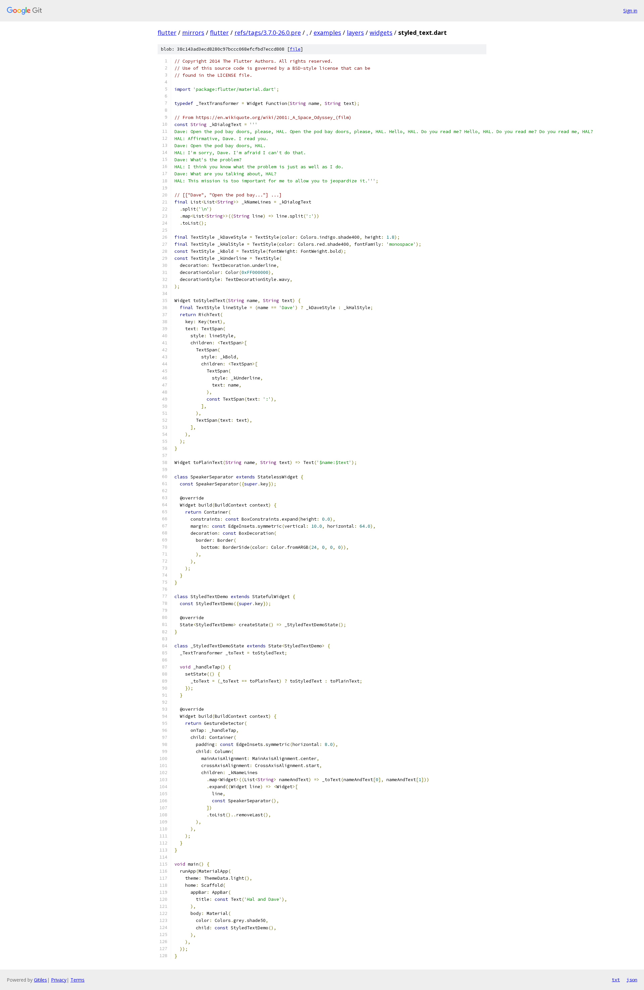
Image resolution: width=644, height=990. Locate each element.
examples (327, 32)
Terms (77, 980)
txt (616, 980)
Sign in (630, 10)
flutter (167, 32)
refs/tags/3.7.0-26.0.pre (267, 32)
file (295, 49)
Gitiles (40, 980)
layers (355, 32)
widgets (381, 32)
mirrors (193, 32)
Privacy (58, 980)
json (632, 980)
